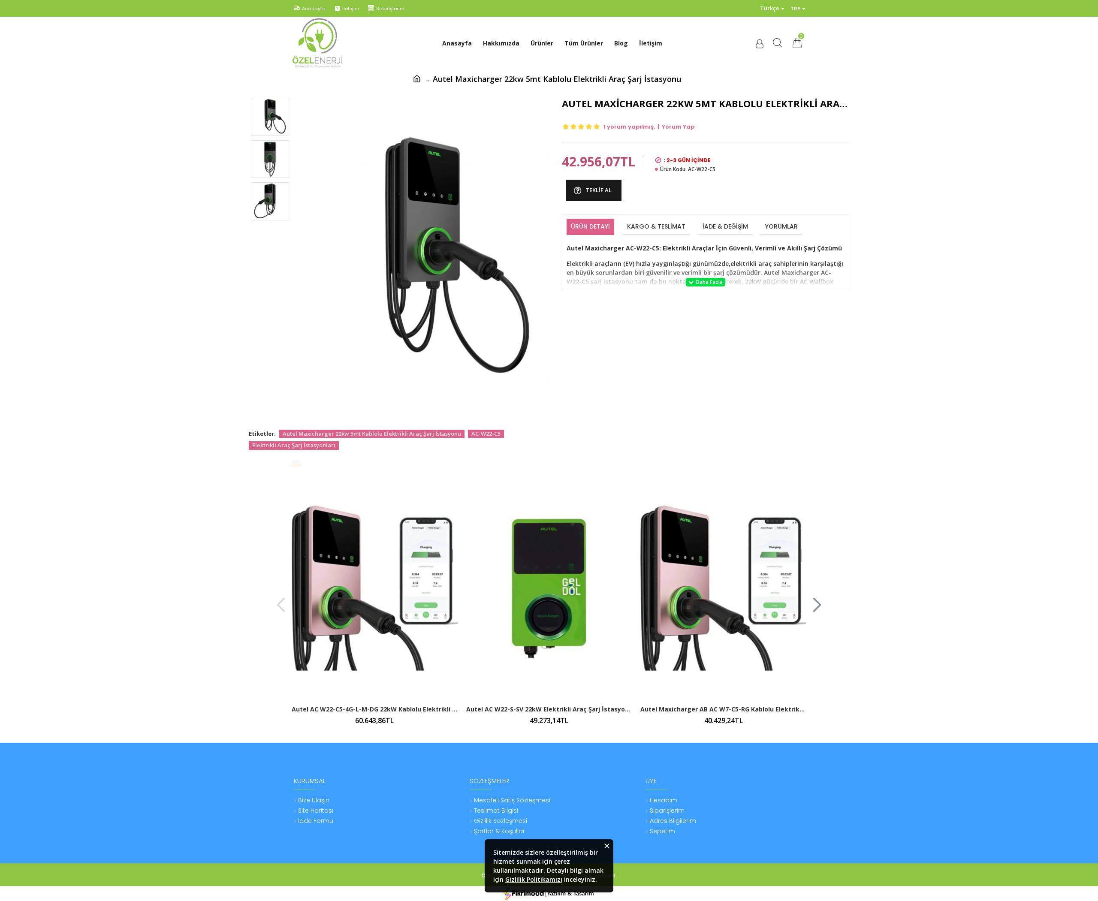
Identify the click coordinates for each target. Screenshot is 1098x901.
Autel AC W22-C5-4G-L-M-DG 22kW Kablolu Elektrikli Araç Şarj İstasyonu (375, 709)
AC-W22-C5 (486, 433)
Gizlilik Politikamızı (533, 879)
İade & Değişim (725, 226)
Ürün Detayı (590, 226)
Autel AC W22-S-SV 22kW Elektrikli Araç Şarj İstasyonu (549, 709)
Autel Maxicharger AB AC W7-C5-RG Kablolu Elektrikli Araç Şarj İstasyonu (723, 709)
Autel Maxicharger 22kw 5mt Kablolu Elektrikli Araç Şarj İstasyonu (372, 433)
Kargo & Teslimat (656, 226)
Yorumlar (781, 226)
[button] (281, 604)
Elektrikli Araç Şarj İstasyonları (293, 445)
